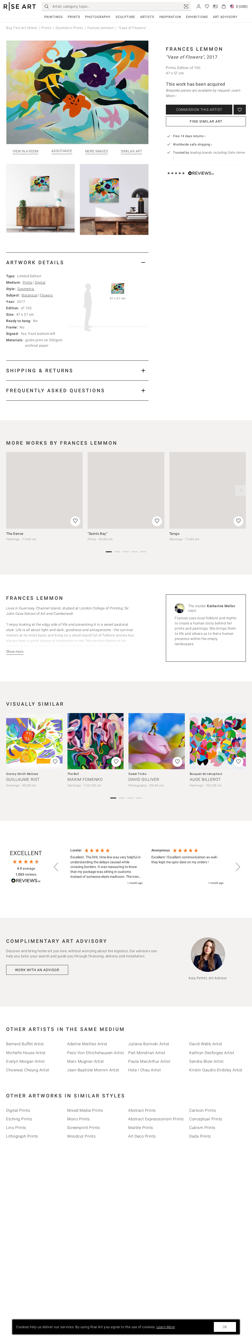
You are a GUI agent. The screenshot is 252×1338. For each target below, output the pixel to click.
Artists (147, 17)
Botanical (29, 295)
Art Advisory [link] (225, 17)
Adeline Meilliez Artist (87, 1044)
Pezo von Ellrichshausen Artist (95, 1052)
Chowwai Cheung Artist (27, 1070)
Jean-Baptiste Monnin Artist (93, 1070)
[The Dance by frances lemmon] (44, 490)
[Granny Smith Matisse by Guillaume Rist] (34, 741)
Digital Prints (18, 1110)
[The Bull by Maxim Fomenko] (95, 741)
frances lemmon (100, 28)
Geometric (25, 289)
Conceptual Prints (205, 1119)
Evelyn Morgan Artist (25, 1061)
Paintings (53, 17)
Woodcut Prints (81, 1136)
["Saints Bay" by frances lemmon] (126, 490)
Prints (74, 17)
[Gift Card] (215, 6)
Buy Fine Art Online (21, 28)
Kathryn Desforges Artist (211, 1052)
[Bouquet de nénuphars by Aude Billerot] (218, 741)
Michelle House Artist (26, 1052)
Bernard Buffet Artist (25, 1044)
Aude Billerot (205, 779)
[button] (56, 867)
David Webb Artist (205, 1044)
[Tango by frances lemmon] (207, 490)
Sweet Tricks (137, 774)
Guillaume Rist (23, 779)
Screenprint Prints (83, 1127)
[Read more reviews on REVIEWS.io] (26, 881)
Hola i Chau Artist (144, 1070)
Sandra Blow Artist (206, 1061)
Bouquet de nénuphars (206, 774)
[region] (147, 867)
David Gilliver (143, 779)
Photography (98, 17)
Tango (174, 534)
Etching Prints (19, 1119)
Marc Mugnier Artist (85, 1061)
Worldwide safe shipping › (192, 144)
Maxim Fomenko (85, 779)
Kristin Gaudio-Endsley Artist (215, 1070)
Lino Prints (16, 1127)
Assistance (61, 151)
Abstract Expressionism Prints (156, 1119)
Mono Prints (78, 1119)
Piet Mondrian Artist (146, 1052)
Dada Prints (200, 1136)
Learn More (166, 1327)
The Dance (14, 534)
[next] (240, 490)
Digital (40, 282)
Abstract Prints (142, 1110)
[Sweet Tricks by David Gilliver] (156, 741)
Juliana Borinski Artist (148, 1044)
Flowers (46, 295)
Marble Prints (140, 1127)
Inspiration (170, 17)
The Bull (73, 774)
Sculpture (125, 17)
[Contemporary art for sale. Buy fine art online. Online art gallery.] (20, 6)
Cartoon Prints (202, 1110)
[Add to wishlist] (240, 109)
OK (225, 1327)
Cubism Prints (202, 1127)
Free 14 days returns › (189, 136)
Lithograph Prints (22, 1136)
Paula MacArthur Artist (149, 1061)
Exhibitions (197, 17)
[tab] (77, 262)
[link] (186, 6)
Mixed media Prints (85, 1110)
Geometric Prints (69, 28)
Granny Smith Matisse (22, 774)
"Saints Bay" (97, 534)
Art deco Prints (142, 1136)
